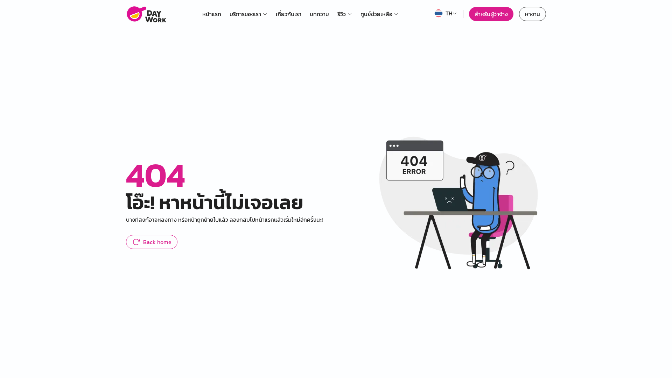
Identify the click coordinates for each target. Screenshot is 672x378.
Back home (157, 242)
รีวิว (341, 14)
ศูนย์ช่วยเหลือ (376, 14)
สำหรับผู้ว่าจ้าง (491, 14)
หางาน (532, 14)
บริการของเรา (245, 14)
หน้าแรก (211, 14)
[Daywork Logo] (146, 14)
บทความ (319, 14)
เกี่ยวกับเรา (288, 14)
